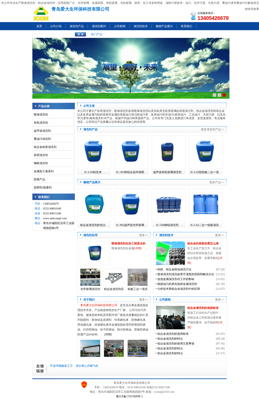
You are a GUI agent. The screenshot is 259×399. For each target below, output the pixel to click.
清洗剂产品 (77, 26)
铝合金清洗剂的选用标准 (173, 333)
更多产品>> (216, 182)
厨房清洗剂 (41, 155)
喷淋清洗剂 (41, 114)
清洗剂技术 (141, 26)
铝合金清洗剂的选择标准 (203, 307)
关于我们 (89, 299)
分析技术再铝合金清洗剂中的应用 (178, 288)
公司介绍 (56, 26)
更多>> (143, 235)
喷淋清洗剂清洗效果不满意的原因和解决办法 (185, 274)
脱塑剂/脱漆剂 (43, 187)
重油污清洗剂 (42, 138)
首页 (39, 26)
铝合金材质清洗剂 (45, 147)
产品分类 (44, 106)
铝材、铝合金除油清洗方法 (174, 269)
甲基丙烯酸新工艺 (62, 365)
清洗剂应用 (90, 235)
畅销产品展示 (164, 26)
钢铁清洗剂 (41, 163)
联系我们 (186, 26)
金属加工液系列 (44, 171)
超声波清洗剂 (42, 130)
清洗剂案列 (99, 26)
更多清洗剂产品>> (212, 129)
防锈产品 (39, 179)
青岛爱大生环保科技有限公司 (98, 305)
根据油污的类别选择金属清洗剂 (177, 284)
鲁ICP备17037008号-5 (129, 396)
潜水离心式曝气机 (87, 365)
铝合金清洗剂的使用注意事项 (175, 343)
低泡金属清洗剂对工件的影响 (175, 279)
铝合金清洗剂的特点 (170, 338)
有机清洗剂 (41, 122)
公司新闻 (119, 26)
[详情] (138, 248)
